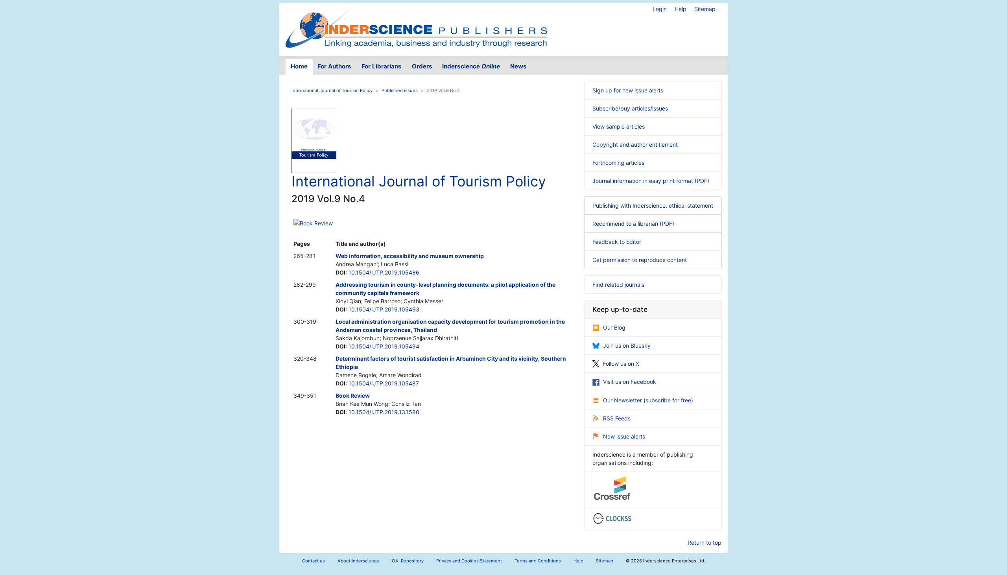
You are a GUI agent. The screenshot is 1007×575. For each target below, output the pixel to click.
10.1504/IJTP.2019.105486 (384, 272)
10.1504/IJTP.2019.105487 (384, 383)
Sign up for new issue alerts (627, 90)
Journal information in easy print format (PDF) (650, 180)
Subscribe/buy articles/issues (630, 108)
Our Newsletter (623, 400)
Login (660, 9)
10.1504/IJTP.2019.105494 (384, 346)
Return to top (704, 542)
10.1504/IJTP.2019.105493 (384, 309)
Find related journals (618, 284)
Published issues (400, 90)
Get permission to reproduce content (639, 259)
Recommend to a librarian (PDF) (633, 223)
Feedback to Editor (616, 241)
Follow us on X (621, 363)
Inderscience (471, 66)
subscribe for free (668, 400)
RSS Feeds (617, 418)
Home (299, 66)
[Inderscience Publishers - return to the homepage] (416, 26)
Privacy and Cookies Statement (469, 561)
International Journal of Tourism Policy (332, 90)
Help (680, 9)
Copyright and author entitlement (635, 144)
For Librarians (381, 66)
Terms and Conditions (538, 561)
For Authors (334, 66)
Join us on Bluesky (627, 345)
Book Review (316, 223)
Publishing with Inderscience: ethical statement (652, 205)
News (518, 66)
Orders (422, 66)
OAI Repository (408, 561)
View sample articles (618, 126)
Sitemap (705, 9)
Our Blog (614, 327)
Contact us (313, 561)
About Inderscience (358, 561)
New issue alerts (624, 436)
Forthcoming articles (618, 162)
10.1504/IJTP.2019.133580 (384, 412)
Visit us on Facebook (629, 381)
